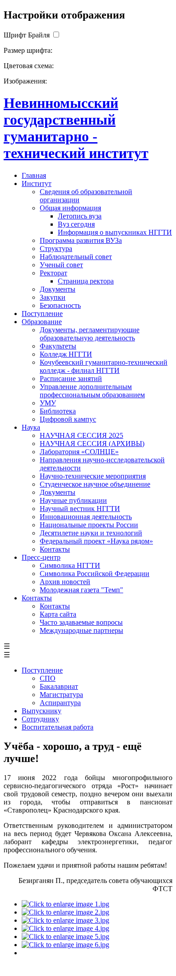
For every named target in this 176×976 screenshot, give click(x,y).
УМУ (48, 403)
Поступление (42, 313)
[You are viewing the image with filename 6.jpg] (65, 944)
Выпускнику (41, 711)
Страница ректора (86, 281)
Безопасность (60, 305)
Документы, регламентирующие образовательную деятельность (89, 334)
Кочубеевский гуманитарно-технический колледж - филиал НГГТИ (103, 366)
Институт (36, 183)
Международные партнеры (81, 630)
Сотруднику (40, 719)
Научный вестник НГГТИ (80, 508)
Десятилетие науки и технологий (91, 533)
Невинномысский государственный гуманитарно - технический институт (76, 128)
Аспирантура (60, 702)
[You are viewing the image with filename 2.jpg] (65, 912)
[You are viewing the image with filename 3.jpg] (65, 920)
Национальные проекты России (89, 525)
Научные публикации (73, 500)
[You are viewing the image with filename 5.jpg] (65, 936)
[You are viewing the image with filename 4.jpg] (65, 928)
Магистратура (61, 694)
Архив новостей (65, 582)
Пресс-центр (41, 557)
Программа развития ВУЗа (81, 240)
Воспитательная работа (57, 727)
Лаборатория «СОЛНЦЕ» (79, 451)
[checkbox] (55, 35)
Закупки (52, 297)
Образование (42, 321)
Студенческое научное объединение (95, 484)
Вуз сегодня (76, 224)
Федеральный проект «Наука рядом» (96, 541)
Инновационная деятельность (86, 517)
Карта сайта (58, 614)
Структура (56, 248)
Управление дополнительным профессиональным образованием (92, 391)
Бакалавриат (59, 686)
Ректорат (53, 273)
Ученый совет (61, 265)
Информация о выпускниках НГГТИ (115, 232)
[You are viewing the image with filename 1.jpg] (65, 904)
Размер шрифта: (28, 50)
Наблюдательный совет (76, 256)
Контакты (55, 549)
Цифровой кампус (68, 419)
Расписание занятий (71, 378)
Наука (31, 427)
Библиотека (58, 411)
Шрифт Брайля (27, 35)
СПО (48, 678)
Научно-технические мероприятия (93, 476)
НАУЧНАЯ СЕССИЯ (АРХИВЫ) (92, 443)
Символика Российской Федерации (94, 573)
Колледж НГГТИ (66, 354)
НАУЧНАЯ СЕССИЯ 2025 (81, 435)
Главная (34, 175)
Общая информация (70, 208)
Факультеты (58, 346)
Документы (57, 289)
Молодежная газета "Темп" (81, 590)
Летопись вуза (80, 216)
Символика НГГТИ (70, 565)
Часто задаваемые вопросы (81, 622)
